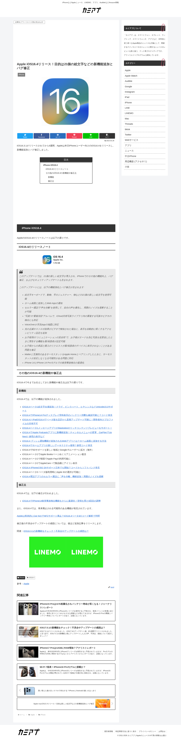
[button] (107, 136)
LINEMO (129, 113)
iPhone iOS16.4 (50, 165)
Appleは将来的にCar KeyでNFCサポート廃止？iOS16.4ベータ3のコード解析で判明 (58, 516)
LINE (127, 108)
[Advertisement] (66, 43)
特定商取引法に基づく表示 (125, 731)
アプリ (128, 145)
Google (128, 86)
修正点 (51, 181)
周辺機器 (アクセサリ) (136, 161)
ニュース (129, 151)
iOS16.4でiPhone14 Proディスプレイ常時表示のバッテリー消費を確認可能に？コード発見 (67, 415)
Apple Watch (131, 76)
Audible (128, 81)
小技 (127, 167)
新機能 (51, 177)
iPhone (22, 578)
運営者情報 (108, 731)
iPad (127, 97)
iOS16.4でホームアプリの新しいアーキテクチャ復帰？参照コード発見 (57, 445)
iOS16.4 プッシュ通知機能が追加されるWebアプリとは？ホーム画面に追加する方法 (64, 441)
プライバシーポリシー (147, 731)
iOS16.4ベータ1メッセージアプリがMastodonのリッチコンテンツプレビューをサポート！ (67, 428)
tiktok (127, 129)
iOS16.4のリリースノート (57, 169)
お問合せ (162, 731)
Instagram (130, 92)
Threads (129, 124)
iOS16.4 (31, 578)
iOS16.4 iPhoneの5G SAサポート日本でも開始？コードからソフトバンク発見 (61, 467)
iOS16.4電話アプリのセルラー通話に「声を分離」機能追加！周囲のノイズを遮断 (62, 476)
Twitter (128, 134)
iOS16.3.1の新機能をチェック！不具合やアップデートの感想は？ (56, 531)
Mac (127, 118)
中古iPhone (130, 156)
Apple (26, 583)
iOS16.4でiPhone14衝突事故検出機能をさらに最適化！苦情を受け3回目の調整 (61, 501)
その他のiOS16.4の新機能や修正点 (61, 173)
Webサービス (131, 140)
